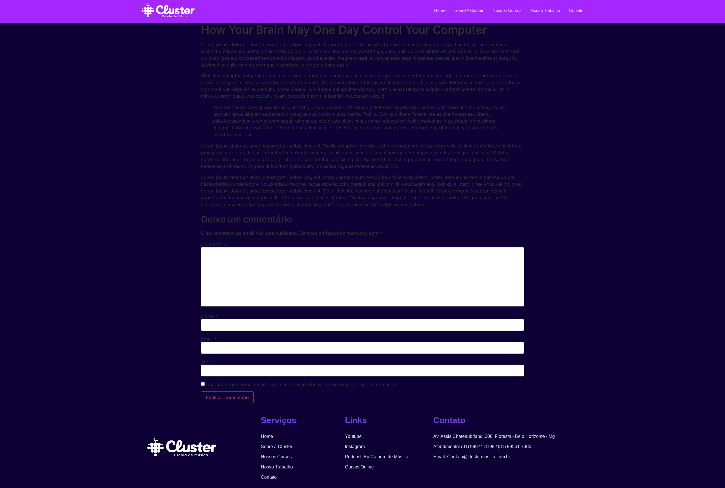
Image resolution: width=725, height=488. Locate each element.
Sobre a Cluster (469, 10)
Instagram (355, 446)
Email (208, 339)
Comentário (215, 244)
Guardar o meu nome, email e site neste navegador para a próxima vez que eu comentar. (301, 384)
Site (205, 361)
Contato (576, 10)
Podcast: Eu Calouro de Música (376, 456)
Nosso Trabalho (545, 10)
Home (439, 10)
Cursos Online (359, 467)
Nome (209, 316)
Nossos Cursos (507, 10)
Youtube (353, 436)
